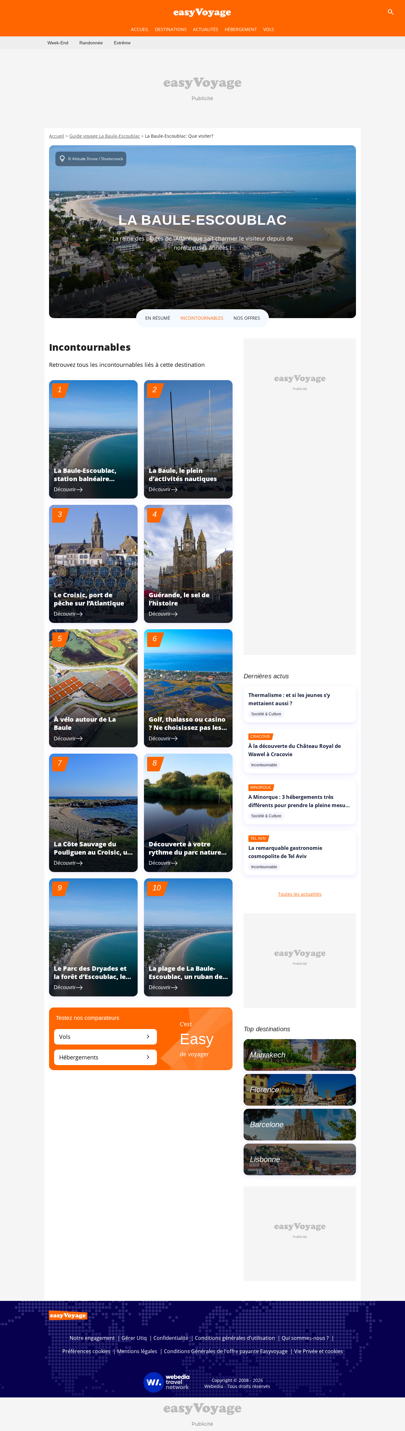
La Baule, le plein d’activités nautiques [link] (183, 474)
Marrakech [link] (267, 1055)
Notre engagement (92, 1337)
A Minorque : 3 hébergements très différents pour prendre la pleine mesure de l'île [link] (299, 805)
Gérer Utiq (134, 1337)
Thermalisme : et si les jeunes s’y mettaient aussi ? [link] (289, 699)
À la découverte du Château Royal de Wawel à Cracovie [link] (294, 750)
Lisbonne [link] (265, 1159)
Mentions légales (137, 1351)
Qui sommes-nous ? (305, 1337)
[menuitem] (57, 42)
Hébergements (105, 1057)
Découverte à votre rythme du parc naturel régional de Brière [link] (186, 852)
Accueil (56, 136)
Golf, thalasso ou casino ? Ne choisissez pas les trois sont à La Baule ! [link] (187, 727)
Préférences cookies (86, 1351)
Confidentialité (170, 1337)
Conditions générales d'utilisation (235, 1337)
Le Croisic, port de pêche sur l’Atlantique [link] (89, 599)
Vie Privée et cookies (318, 1351)
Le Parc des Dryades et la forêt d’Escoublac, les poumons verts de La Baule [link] (91, 980)
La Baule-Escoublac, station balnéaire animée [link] (85, 478)
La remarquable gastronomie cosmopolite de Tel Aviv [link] (285, 852)
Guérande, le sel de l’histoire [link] (179, 599)
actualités (205, 29)
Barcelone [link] (267, 1124)
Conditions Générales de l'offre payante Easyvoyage (226, 1351)
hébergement (241, 29)
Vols (105, 1036)
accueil (140, 29)
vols (268, 29)
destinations (171, 29)
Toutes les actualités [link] (299, 894)
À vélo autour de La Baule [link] (85, 723)
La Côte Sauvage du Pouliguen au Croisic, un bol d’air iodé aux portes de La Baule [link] (93, 856)
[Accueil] (202, 12)
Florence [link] (264, 1089)
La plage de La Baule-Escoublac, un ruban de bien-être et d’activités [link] (185, 976)
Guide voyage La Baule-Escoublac (104, 136)
